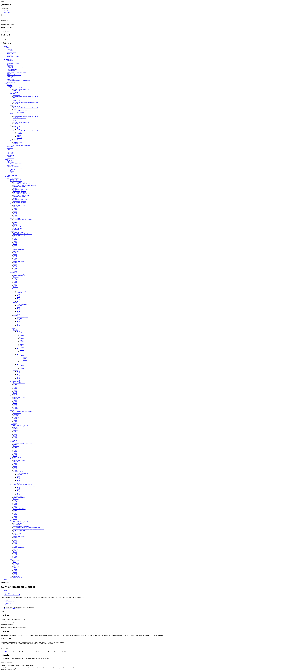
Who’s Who (10, 57)
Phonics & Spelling (15, 218)
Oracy (11, 248)
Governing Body (11, 52)
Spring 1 (19, 135)
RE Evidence (16, 576)
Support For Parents (18, 232)
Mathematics (13, 272)
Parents (5, 83)
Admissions (10, 60)
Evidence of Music (18, 471)
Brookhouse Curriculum (13, 178)
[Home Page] (1, 15)
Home (5, 46)
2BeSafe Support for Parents (20, 380)
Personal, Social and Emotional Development (24, 183)
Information (10, 146)
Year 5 (11, 125)
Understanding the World (19, 191)
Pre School (16, 428)
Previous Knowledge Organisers (21, 89)
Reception (12, 93)
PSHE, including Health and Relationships (21, 484)
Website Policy (7, 603)
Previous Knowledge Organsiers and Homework (25, 130)
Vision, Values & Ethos (13, 56)
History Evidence (17, 457)
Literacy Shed (20, 112)
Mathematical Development (20, 189)
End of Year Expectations (16, 577)
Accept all (9, 627)
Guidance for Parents (18, 226)
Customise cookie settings (19, 627)
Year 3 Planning (17, 413)
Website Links (17, 533)
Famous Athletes (17, 532)
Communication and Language (21, 195)
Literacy (15, 188)
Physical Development (19, 186)
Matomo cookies (9, 651)
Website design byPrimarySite (12, 608)
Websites (15, 92)
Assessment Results (12, 62)
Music (11, 458)
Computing (13, 328)
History (12, 441)
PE (17, 128)
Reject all (3, 627)
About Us (6, 47)
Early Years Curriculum (16, 181)
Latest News (10, 148)
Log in (5, 579)
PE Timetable (16, 524)
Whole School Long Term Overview (22, 219)
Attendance (10, 65)
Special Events (10, 155)
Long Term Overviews (19, 182)
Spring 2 (19, 136)
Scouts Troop (13, 173)
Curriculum (7, 176)
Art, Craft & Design (15, 381)
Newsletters (10, 151)
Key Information (8, 59)
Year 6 (11, 140)
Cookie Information (9, 601)
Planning (15, 330)
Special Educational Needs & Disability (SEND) (19, 80)
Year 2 (11, 105)
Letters (8, 149)
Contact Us (10, 50)
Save (14, 669)
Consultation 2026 (18, 496)
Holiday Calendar (11, 70)
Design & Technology (15, 395)
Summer (15, 315)
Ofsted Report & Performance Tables (16, 72)
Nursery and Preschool (16, 87)
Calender (12, 169)
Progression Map (17, 228)
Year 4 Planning (17, 414)
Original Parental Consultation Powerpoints (24, 486)
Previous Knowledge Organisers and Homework (25, 96)
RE (11, 559)
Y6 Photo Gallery (17, 142)
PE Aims (15, 534)
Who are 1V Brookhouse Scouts (18, 168)
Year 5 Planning (17, 416)
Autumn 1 (19, 132)
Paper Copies (10, 152)
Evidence (15, 216)
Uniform (9, 156)
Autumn (15, 289)
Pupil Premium (11, 76)
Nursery (15, 427)
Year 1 (11, 99)
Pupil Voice (10, 161)
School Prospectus (11, 53)
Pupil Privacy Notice (12, 175)
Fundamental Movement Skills (21, 526)
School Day (10, 153)
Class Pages (7, 10)
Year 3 (11, 113)
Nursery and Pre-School (19, 497)
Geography (13, 424)
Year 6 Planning (17, 417)
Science (18, 129)
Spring (15, 302)
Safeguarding (10, 79)
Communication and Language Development (24, 185)
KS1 (14, 562)
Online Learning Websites (19, 118)
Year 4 (11, 119)
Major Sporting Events (19, 530)
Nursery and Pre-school (22, 291)
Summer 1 (19, 138)
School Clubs (10, 165)
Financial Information (12, 69)
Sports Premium (11, 82)
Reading (12, 204)
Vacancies (9, 55)
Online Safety (10, 162)
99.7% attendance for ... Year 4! (12, 595)
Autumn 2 (19, 133)
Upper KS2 (16, 564)
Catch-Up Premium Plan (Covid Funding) (17, 67)
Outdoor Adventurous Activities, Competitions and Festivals (28, 529)
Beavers (12, 171)
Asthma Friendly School (13, 63)
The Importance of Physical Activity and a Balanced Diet (27, 527)
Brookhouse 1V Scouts (13, 166)
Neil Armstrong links (22, 110)
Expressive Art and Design (20, 192)
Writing (12, 231)
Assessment (16, 229)
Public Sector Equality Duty (14, 75)
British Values (10, 66)
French (12, 410)
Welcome (9, 49)
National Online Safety (16, 163)
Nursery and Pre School (19, 275)
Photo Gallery (16, 90)
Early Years (16, 560)
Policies (9, 73)
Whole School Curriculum (16, 179)
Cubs (11, 172)
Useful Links (7, 12)
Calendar (9, 85)
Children (6, 159)
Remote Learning (11, 77)
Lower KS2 (16, 563)
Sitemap (6, 600)
